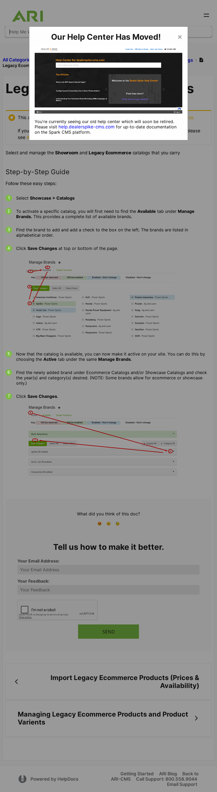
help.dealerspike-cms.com (86, 126)
